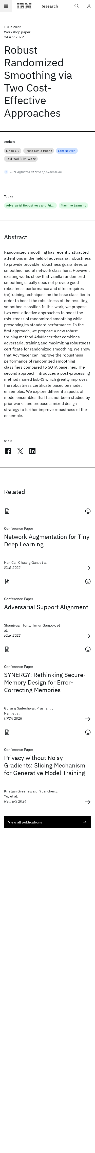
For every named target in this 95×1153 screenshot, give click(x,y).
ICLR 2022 (12, 27)
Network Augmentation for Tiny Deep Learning (46, 540)
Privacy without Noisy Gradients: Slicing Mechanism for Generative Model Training (44, 765)
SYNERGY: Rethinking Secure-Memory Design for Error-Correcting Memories (45, 682)
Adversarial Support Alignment (46, 607)
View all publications (25, 822)
